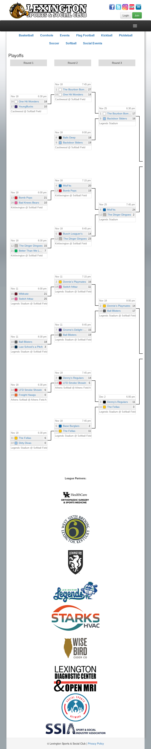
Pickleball (125, 35)
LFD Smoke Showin (30, 389)
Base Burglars (71, 425)
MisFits (67, 185)
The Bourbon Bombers (76, 89)
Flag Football (85, 35)
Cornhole (46, 35)
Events (65, 35)
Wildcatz (24, 293)
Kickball (106, 35)
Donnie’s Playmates (74, 281)
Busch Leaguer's (72, 233)
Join (137, 15)
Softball (71, 43)
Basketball (26, 35)
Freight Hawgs (27, 394)
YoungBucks (26, 106)
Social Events (92, 43)
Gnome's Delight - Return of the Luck (84, 329)
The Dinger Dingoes (31, 245)
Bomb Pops (25, 197)
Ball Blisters (25, 341)
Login (126, 15)
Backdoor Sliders (73, 142)
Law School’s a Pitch (31, 346)
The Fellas (25, 437)
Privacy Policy (96, 743)
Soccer (54, 43)
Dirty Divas (25, 442)
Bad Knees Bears (29, 202)
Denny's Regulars (73, 377)
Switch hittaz (26, 298)
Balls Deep (69, 137)
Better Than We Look (31, 250)
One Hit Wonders (29, 101)
